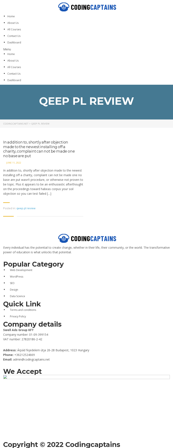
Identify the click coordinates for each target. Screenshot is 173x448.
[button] (86, 49)
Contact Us (13, 36)
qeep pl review (25, 208)
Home (11, 16)
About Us (13, 23)
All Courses (14, 29)
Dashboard (14, 42)
